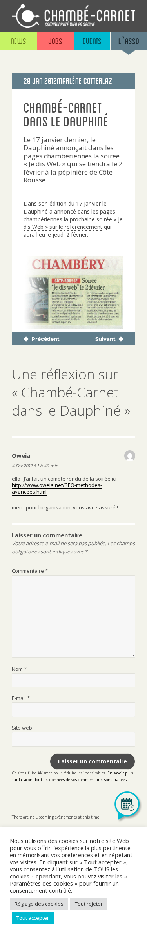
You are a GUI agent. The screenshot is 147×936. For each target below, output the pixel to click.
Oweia (21, 455)
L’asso (128, 41)
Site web (22, 727)
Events (92, 41)
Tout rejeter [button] (89, 903)
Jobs (55, 41)
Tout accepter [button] (32, 917)
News (18, 41)
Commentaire (30, 570)
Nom (19, 668)
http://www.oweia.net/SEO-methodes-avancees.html (57, 488)
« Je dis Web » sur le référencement (73, 223)
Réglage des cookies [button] (39, 903)
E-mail (21, 698)
